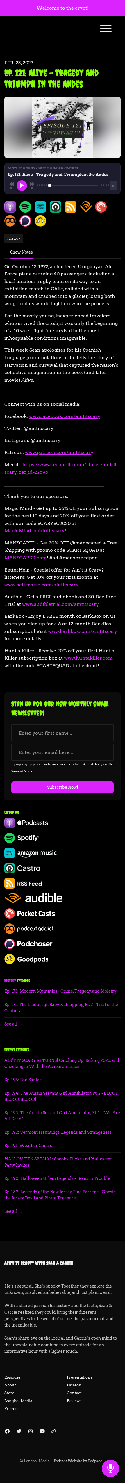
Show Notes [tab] (21, 252)
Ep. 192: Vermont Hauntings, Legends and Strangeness (58, 1132)
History (10, 980)
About (10, 1385)
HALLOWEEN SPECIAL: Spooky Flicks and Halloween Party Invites (58, 1162)
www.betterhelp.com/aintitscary (41, 584)
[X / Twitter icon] (19, 1431)
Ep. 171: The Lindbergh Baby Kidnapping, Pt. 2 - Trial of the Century (61, 1007)
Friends (11, 1409)
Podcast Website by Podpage (78, 1461)
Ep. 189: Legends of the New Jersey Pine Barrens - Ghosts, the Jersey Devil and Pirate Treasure (60, 1195)
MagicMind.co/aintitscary (34, 530)
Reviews (74, 1401)
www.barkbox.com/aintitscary (82, 631)
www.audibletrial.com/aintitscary (60, 604)
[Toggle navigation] (106, 30)
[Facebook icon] (7, 1431)
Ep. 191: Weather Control (29, 1145)
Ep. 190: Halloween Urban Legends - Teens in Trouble (57, 1178)
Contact (74, 1393)
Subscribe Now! (62, 787)
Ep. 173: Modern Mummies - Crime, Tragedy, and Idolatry (60, 991)
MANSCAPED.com (25, 557)
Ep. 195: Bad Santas (23, 1080)
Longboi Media (18, 1401)
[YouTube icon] (42, 1431)
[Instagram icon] (30, 1431)
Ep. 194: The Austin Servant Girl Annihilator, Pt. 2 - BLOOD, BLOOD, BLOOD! (61, 1096)
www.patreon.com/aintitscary (59, 452)
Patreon (74, 1385)
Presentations (79, 1377)
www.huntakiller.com (88, 658)
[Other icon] (54, 1431)
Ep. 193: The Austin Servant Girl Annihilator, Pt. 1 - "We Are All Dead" (62, 1115)
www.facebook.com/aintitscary (64, 416)
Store (9, 1393)
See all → (13, 1024)
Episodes (12, 1377)
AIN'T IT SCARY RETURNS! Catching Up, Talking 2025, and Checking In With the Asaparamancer (61, 1063)
